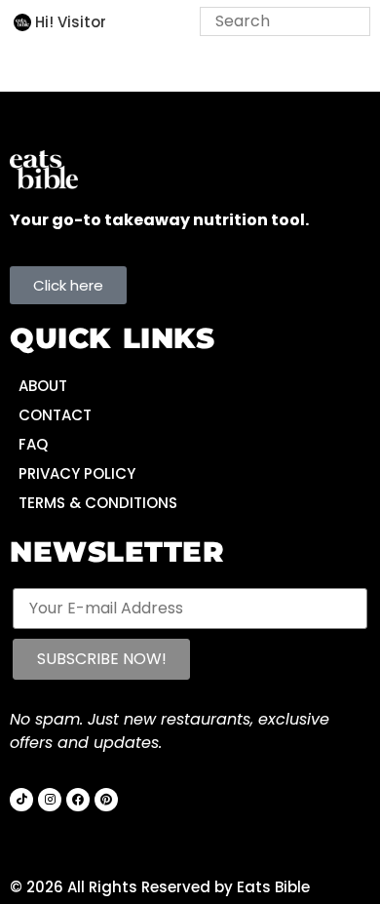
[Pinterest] (106, 799)
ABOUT (43, 385)
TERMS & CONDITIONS (98, 502)
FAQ (33, 444)
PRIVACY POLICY (77, 473)
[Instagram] (49, 799)
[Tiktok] (21, 799)
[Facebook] (78, 799)
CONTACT (55, 415)
